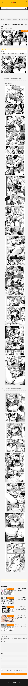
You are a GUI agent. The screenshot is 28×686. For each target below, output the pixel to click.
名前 (2, 653)
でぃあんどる (17, 682)
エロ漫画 (8, 19)
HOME (3, 19)
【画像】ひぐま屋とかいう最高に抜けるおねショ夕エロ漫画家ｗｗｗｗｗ (20, 617)
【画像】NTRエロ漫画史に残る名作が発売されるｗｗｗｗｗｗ (20, 590)
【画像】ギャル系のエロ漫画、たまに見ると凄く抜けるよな (20, 599)
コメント (3, 641)
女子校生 (10, 28)
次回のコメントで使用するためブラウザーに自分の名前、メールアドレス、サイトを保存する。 (13, 670)
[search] (25, 8)
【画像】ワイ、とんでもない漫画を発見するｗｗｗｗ (20, 625)
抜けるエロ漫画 (14, 19)
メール (2, 658)
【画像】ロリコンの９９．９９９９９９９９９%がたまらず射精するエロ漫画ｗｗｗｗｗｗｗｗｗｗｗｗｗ (20, 609)
